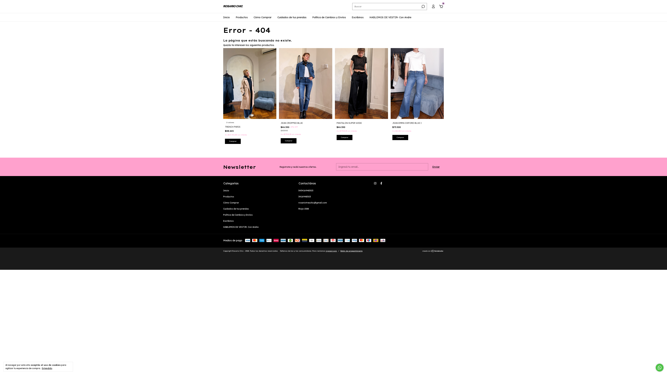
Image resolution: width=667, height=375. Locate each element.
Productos (242, 17)
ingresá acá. (331, 251)
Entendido (47, 368)
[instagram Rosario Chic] (375, 183)
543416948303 (305, 190)
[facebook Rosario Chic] (381, 183)
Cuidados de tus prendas (291, 17)
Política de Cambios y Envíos (329, 17)
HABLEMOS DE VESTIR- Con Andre (390, 17)
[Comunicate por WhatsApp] (660, 368)
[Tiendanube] (433, 251)
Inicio (226, 17)
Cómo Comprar (262, 17)
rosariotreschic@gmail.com (312, 202)
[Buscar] (423, 6)
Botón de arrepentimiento (351, 251)
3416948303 (304, 196)
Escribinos (358, 17)
